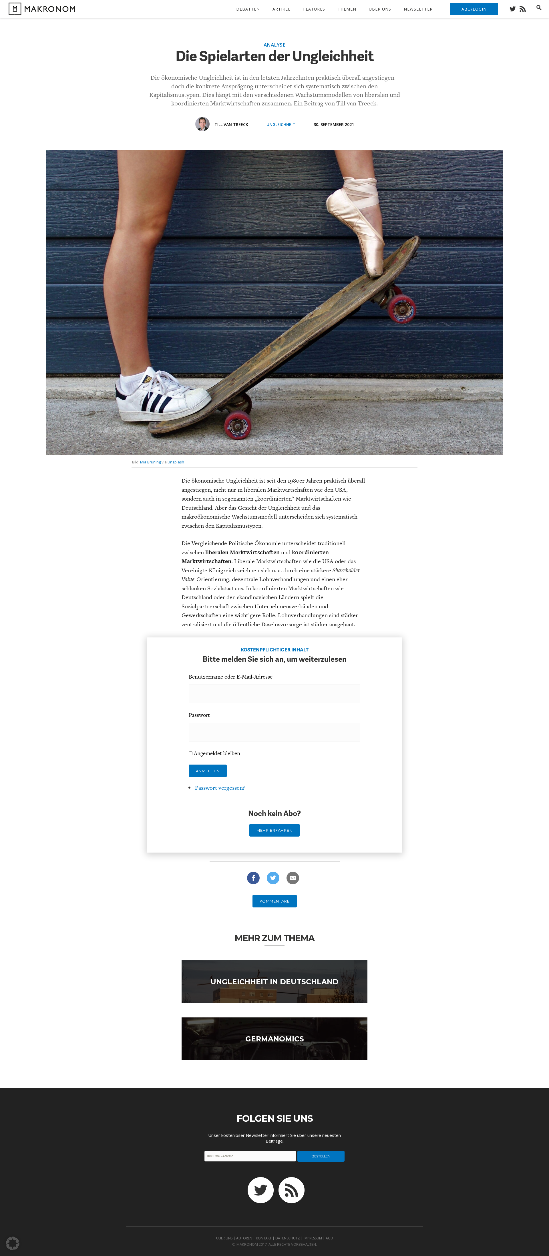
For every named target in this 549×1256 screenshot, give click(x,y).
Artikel (281, 9)
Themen (347, 9)
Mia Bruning (150, 462)
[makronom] (514, 7)
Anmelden (208, 771)
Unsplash (176, 462)
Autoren (244, 1238)
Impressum (313, 1238)
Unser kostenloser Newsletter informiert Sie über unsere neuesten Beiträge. (274, 1138)
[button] (12, 1243)
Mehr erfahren (274, 830)
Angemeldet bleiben (217, 753)
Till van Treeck (231, 124)
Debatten (248, 9)
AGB (329, 1238)
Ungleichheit (280, 124)
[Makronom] (40, 11)
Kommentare (275, 901)
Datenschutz (287, 1238)
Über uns (380, 9)
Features (314, 9)
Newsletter (418, 9)
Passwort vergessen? (220, 788)
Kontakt (264, 1238)
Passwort (199, 715)
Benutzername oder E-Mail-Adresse (230, 677)
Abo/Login (474, 9)
